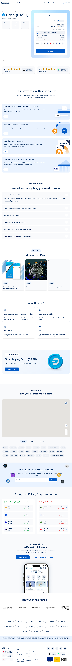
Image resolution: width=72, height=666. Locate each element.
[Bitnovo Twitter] (52, 648)
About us (28, 653)
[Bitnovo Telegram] (65, 648)
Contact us (35, 657)
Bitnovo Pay (20, 649)
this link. (42, 640)
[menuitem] (19, 2)
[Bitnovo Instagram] (48, 648)
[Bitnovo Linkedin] (56, 648)
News (34, 654)
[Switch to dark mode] (63, 2)
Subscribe (52, 479)
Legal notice (20, 657)
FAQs (34, 651)
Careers (28, 656)
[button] (66, 2)
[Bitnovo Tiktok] (60, 648)
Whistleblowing (37, 659)
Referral (28, 650)
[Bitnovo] (5, 3)
